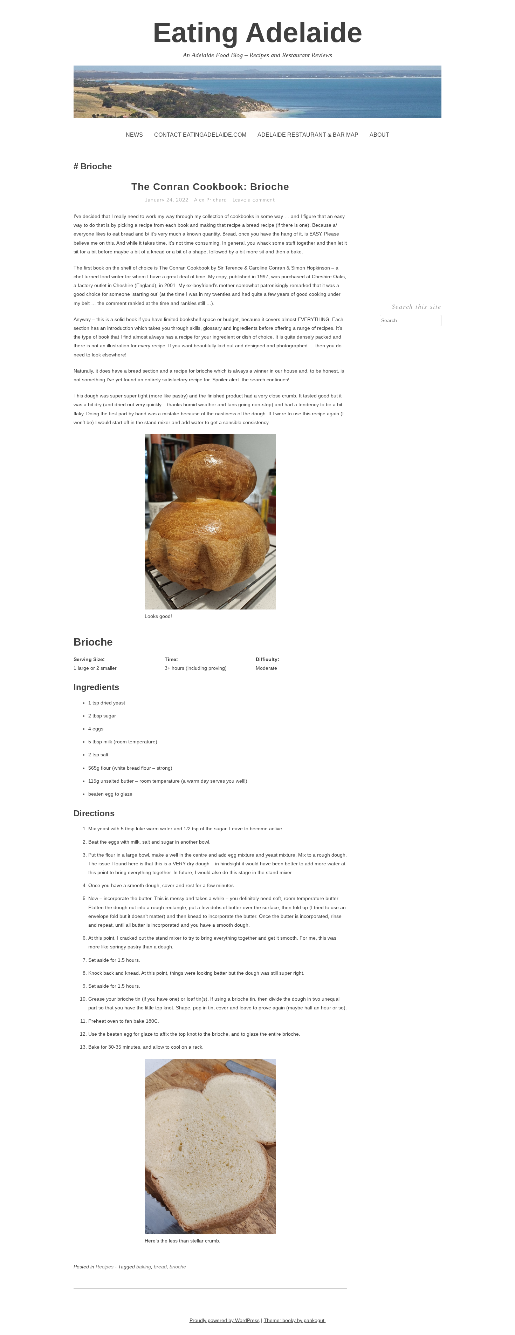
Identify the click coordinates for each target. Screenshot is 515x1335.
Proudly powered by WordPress (225, 1320)
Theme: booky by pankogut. (295, 1320)
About (379, 135)
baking (143, 1266)
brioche (178, 1266)
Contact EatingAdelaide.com (200, 135)
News (134, 135)
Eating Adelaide (258, 32)
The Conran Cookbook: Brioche (210, 186)
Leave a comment (254, 200)
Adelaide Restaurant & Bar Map (308, 135)
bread (160, 1266)
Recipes (105, 1266)
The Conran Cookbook (184, 268)
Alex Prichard (210, 200)
